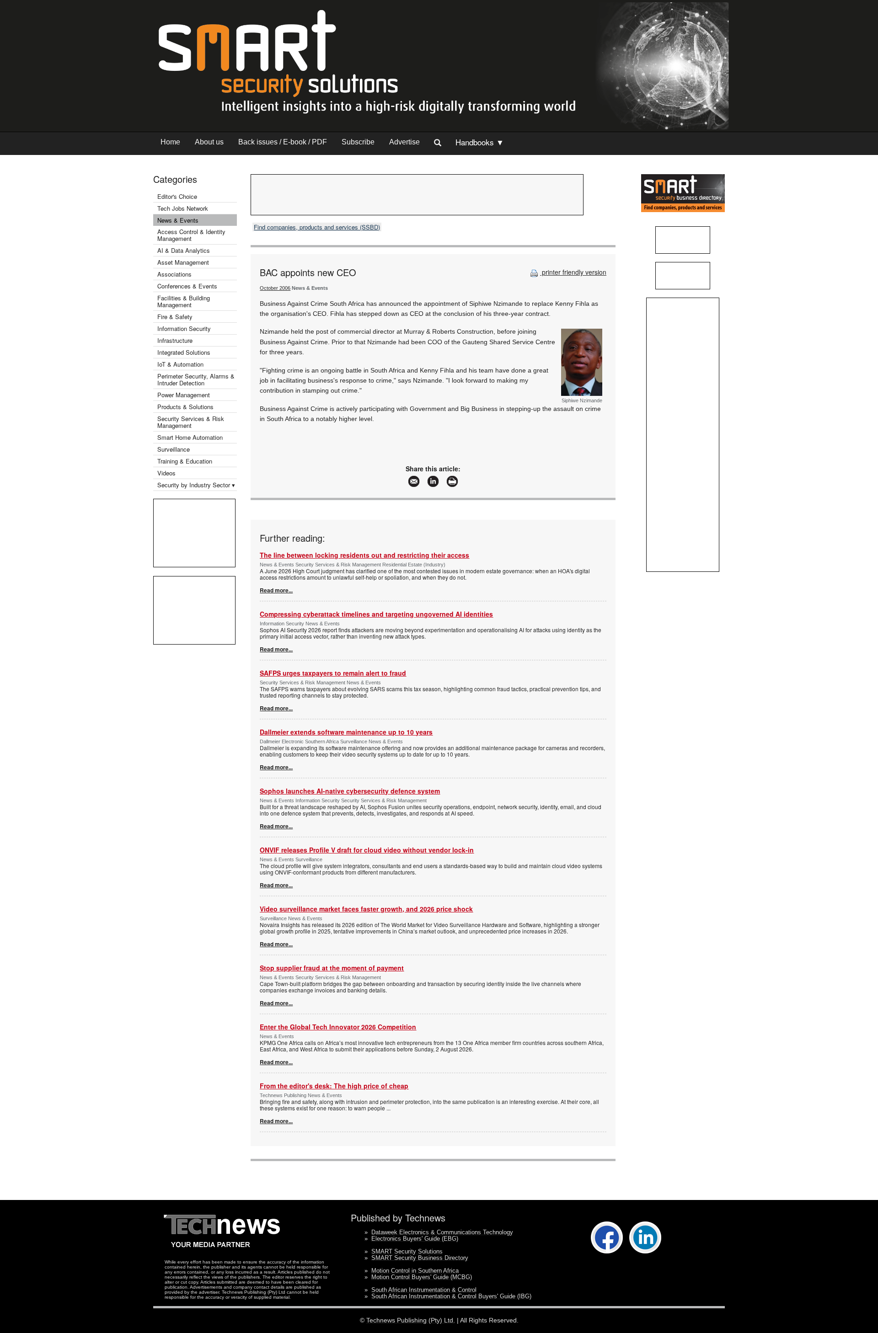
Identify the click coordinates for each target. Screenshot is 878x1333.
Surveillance (173, 449)
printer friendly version (573, 272)
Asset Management (183, 262)
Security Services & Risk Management (190, 422)
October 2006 (275, 288)
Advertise (404, 142)
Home (170, 142)
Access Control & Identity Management (191, 235)
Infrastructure (175, 340)
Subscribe (358, 142)
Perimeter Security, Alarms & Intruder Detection (196, 379)
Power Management (183, 394)
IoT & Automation (180, 364)
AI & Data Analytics (183, 250)
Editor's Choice (177, 196)
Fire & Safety (175, 316)
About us (209, 142)
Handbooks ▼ (479, 142)
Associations (174, 274)
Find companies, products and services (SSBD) (317, 227)
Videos (166, 473)
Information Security (184, 328)
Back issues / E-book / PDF (282, 142)
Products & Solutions (185, 406)
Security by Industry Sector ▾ (196, 484)
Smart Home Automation (191, 437)
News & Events (177, 220)
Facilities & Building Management (183, 301)
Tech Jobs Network (182, 208)
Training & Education (184, 461)
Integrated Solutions (183, 352)
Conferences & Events (187, 286)
